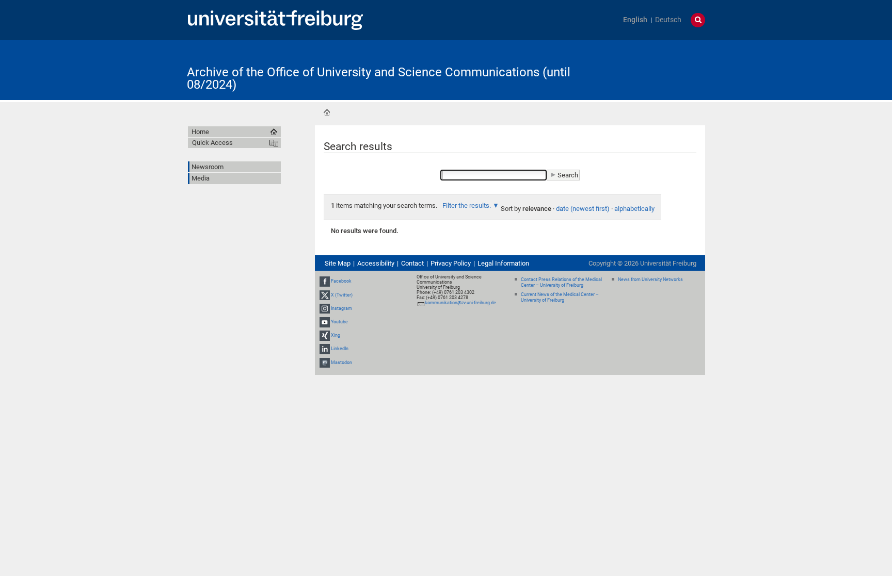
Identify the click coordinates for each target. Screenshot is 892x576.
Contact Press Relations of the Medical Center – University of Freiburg (561, 282)
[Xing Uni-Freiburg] (325, 335)
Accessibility (375, 263)
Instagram (341, 308)
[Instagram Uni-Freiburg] (325, 308)
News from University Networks (650, 279)
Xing (335, 335)
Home (327, 112)
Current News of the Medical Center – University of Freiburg (560, 297)
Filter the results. (467, 205)
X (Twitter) (342, 295)
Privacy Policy (451, 263)
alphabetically (634, 208)
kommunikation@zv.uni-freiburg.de (460, 302)
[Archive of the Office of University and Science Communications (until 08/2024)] (654, 69)
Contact (412, 263)
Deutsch (668, 19)
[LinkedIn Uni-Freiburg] (325, 349)
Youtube (339, 321)
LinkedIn (339, 349)
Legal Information (503, 263)
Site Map (338, 263)
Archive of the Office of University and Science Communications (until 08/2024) (378, 78)
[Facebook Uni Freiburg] (325, 281)
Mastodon (341, 362)
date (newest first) (583, 208)
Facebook (341, 281)
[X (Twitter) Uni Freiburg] (325, 295)
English (635, 19)
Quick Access (212, 142)
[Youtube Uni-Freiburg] (325, 321)
